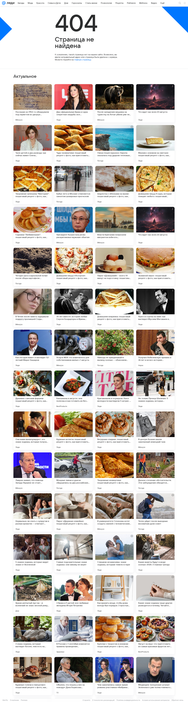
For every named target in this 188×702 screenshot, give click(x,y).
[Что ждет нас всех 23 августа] (155, 103)
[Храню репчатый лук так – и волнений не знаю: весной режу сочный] (32, 594)
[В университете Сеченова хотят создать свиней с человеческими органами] (114, 512)
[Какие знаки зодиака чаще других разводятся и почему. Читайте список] (155, 594)
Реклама (24, 700)
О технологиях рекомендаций (103, 700)
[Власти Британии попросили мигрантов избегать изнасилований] (114, 226)
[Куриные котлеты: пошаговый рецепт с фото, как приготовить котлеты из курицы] (73, 430)
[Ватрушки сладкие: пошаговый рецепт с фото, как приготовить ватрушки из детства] (114, 430)
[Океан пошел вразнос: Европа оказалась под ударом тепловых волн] (114, 144)
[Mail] (4, 3)
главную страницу (82, 59)
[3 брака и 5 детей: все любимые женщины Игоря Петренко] (73, 594)
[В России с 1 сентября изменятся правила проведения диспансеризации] (73, 635)
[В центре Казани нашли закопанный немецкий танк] (155, 430)
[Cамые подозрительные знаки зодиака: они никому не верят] (73, 553)
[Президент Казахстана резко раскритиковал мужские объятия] (73, 226)
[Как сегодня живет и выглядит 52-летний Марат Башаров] (32, 349)
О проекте (86, 700)
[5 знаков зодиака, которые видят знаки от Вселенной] (32, 553)
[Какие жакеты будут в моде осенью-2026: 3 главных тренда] (155, 553)
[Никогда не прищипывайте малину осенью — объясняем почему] (114, 349)
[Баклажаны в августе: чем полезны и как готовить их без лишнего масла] (73, 390)
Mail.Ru (5, 700)
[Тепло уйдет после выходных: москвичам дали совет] (155, 512)
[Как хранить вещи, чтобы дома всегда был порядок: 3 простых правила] (114, 594)
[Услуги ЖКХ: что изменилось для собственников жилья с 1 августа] (73, 349)
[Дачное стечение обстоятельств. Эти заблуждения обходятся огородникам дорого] (155, 471)
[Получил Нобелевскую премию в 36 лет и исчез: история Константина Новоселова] (155, 349)
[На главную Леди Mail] (10, 3)
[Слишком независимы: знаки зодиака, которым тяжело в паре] (114, 553)
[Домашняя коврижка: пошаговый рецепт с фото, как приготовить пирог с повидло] (114, 308)
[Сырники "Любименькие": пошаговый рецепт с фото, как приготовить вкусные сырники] (32, 226)
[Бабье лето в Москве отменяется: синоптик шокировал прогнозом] (73, 185)
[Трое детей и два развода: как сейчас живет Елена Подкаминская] (32, 144)
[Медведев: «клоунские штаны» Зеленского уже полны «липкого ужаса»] (155, 676)
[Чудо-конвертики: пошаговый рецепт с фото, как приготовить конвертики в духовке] (73, 144)
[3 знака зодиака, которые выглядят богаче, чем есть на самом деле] (32, 635)
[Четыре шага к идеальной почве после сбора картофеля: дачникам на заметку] (32, 267)
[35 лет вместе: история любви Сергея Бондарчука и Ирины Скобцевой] (73, 308)
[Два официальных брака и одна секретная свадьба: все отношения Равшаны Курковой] (73, 103)
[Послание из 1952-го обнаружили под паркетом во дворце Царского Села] (32, 103)
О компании (14, 700)
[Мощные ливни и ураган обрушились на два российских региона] (73, 471)
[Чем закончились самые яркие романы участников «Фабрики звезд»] (114, 676)
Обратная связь (177, 700)
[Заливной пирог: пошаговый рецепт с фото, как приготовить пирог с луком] (155, 267)
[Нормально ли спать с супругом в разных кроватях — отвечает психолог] (32, 512)
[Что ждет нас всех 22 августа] (155, 226)
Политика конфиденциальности (128, 700)
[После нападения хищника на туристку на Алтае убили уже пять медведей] (114, 103)
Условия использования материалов (155, 700)
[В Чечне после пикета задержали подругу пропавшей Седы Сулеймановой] (32, 308)
